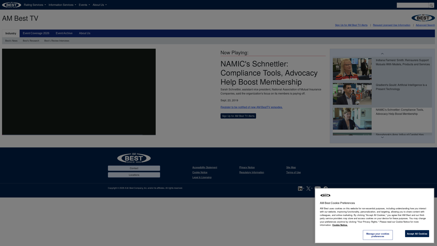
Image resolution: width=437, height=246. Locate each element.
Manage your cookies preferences (377, 235)
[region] (374, 215)
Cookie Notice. (340, 225)
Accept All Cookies (417, 233)
